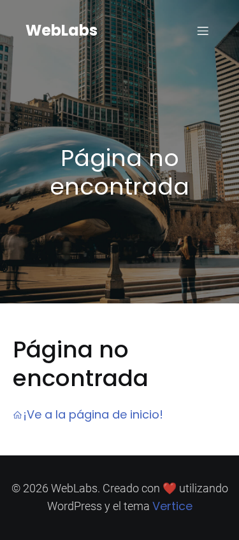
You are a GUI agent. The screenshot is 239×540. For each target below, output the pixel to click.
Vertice (172, 506)
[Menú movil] (203, 30)
